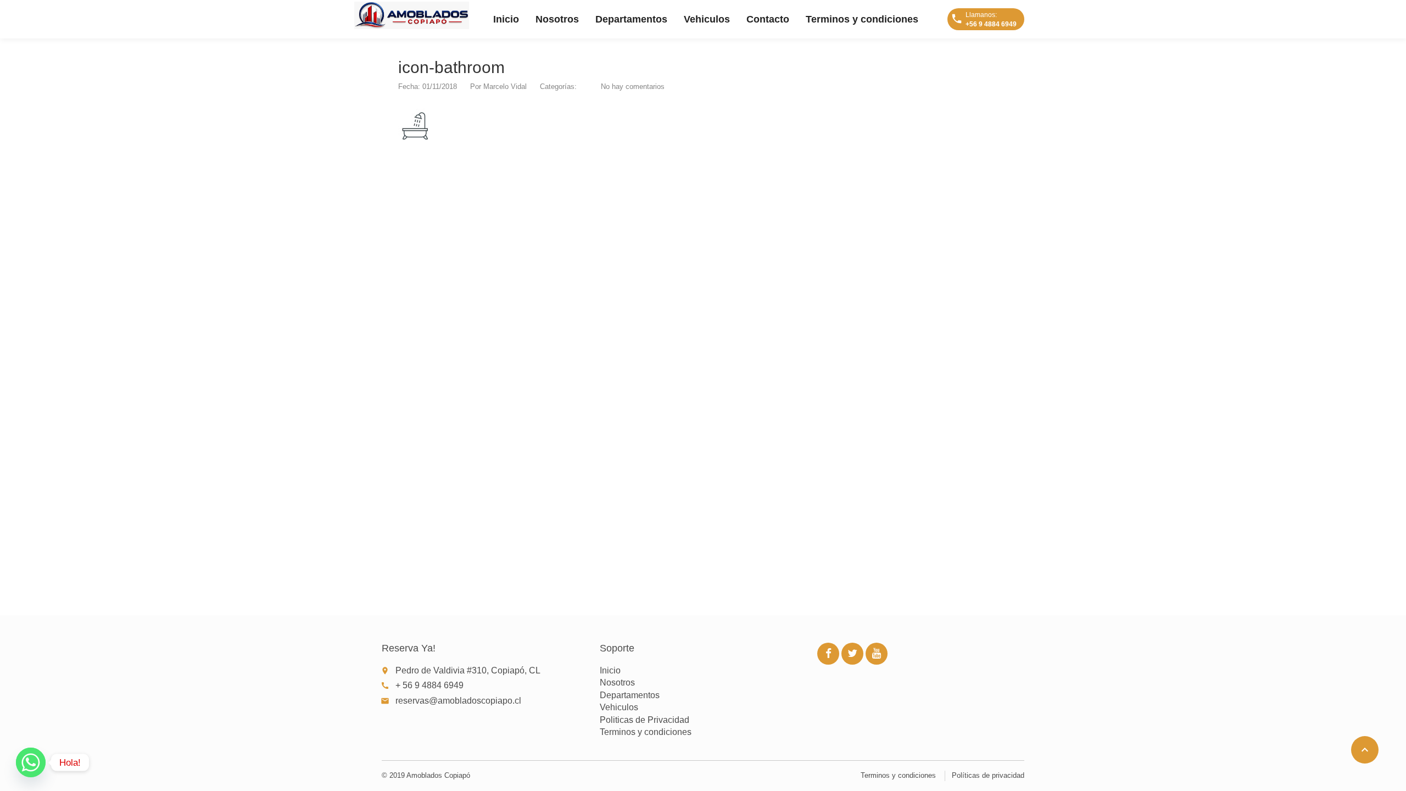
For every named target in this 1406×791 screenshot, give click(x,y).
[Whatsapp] (31, 762)
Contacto (767, 19)
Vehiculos (707, 19)
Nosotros (557, 19)
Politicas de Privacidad (644, 720)
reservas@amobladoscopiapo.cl (458, 700)
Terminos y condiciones (862, 19)
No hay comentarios (633, 86)
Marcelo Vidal (505, 86)
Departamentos (631, 19)
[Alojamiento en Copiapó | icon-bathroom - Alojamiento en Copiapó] (411, 15)
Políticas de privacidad (988, 775)
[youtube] (877, 654)
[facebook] (828, 654)
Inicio (506, 19)
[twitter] (852, 654)
